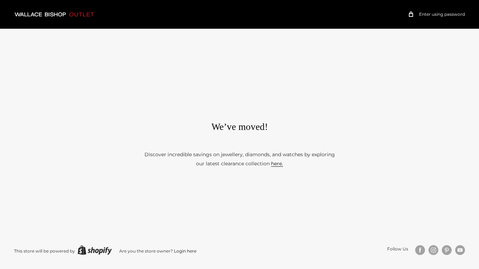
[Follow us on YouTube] (460, 250)
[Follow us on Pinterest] (447, 250)
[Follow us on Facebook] (420, 250)
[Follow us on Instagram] (433, 250)
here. (277, 163)
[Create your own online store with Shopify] (94, 250)
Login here (185, 251)
